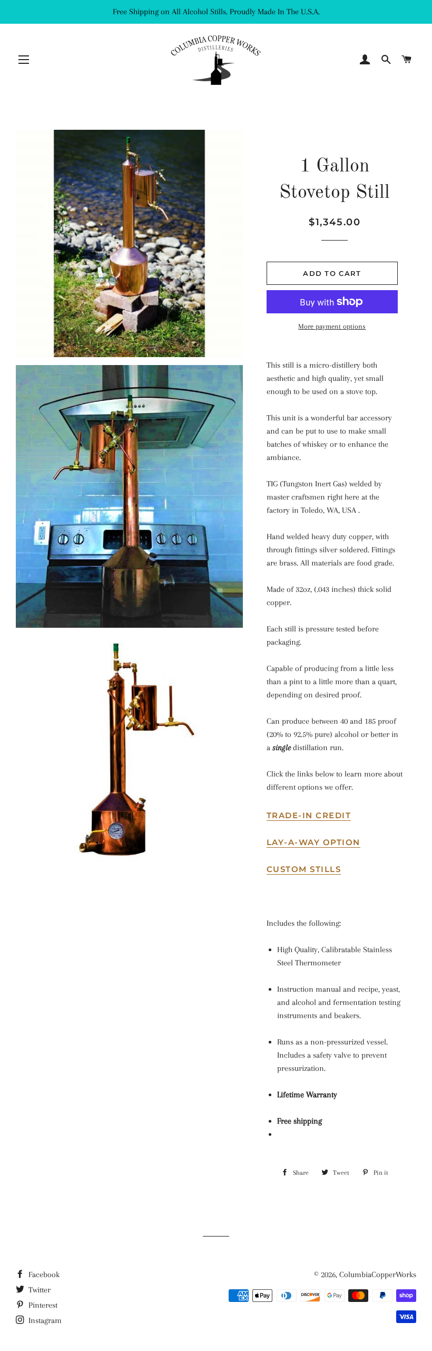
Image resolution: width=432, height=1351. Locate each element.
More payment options (332, 326)
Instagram (44, 1320)
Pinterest (41, 1305)
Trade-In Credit (309, 815)
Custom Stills (304, 869)
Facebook (43, 1274)
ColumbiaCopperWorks (377, 1274)
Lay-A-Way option (313, 842)
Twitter (38, 1290)
